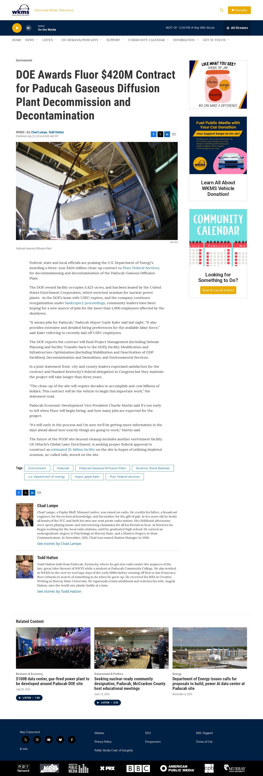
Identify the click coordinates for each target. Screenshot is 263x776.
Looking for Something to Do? (218, 277)
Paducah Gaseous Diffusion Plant (102, 468)
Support (113, 40)
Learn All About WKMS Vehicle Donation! (218, 188)
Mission (99, 733)
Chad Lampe (39, 132)
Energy (177, 673)
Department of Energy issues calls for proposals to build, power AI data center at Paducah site (209, 683)
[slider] (34, 28)
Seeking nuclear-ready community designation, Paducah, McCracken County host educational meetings (129, 683)
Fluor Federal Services (141, 268)
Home (16, 40)
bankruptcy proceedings (85, 303)
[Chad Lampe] (24, 514)
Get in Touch (214, 40)
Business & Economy (29, 673)
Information (184, 40)
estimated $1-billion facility (73, 449)
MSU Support (204, 733)
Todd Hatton (56, 132)
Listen (47, 40)
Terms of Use (204, 741)
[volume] (28, 28)
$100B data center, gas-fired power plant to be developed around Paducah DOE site (52, 681)
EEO (148, 733)
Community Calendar (146, 40)
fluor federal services (125, 476)
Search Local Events (218, 290)
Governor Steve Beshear (153, 468)
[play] (17, 28)
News (29, 40)
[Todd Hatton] (24, 566)
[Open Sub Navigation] (37, 40)
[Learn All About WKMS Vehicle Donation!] (218, 145)
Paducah (63, 468)
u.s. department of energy (46, 476)
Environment (24, 60)
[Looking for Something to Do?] (218, 237)
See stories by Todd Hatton (59, 591)
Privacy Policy (103, 741)
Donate (241, 10)
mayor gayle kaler (87, 476)
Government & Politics (108, 673)
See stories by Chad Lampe (59, 543)
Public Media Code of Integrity (114, 750)
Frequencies (153, 741)
